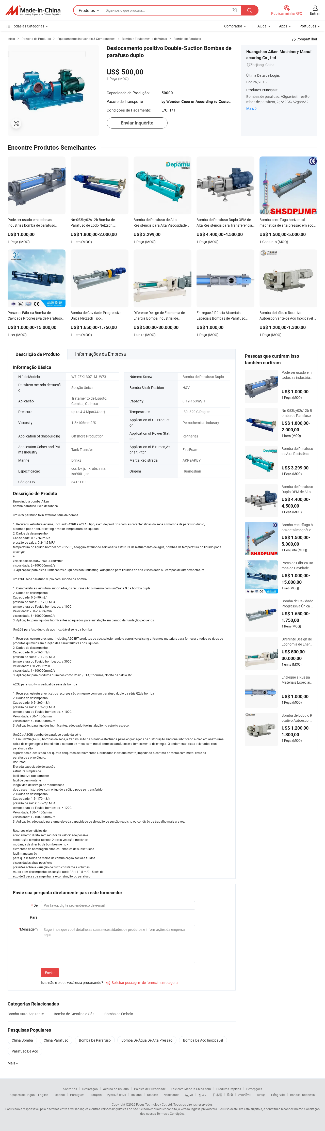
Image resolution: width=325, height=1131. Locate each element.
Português (77, 1095)
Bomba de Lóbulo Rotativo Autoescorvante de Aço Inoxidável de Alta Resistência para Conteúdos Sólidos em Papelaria (297, 718)
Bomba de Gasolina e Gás (74, 1013)
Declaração (90, 1089)
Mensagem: (28, 929)
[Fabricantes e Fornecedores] (32, 10)
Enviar (50, 972)
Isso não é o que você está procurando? (72, 982)
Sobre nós (70, 1089)
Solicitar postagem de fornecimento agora (142, 982)
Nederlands (171, 1095)
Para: (34, 917)
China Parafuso (56, 1040)
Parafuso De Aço (25, 1051)
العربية (189, 1095)
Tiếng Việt (278, 1095)
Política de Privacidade (150, 1089)
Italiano (136, 1095)
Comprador (233, 26)
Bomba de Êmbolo (118, 1013)
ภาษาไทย (244, 1095)
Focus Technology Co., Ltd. (154, 1104)
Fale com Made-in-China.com (191, 1089)
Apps (283, 26)
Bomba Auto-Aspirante (26, 1013)
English (43, 1095)
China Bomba (22, 1040)
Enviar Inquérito (137, 122)
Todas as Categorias (28, 26)
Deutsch (152, 1095)
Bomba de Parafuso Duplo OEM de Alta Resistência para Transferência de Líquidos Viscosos (297, 489)
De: (34, 905)
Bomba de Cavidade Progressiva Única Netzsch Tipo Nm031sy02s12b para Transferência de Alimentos (297, 604)
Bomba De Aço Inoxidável (203, 1040)
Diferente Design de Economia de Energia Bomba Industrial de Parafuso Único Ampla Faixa (297, 642)
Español (59, 1095)
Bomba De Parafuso (95, 1040)
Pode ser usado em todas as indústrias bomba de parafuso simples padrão (297, 375)
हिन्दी (230, 1095)
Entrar (315, 13)
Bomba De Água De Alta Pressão (146, 1040)
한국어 (202, 1095)
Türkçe (260, 1095)
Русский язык (116, 1095)
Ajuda (262, 26)
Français (96, 1095)
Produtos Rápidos (228, 1089)
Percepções (254, 1089)
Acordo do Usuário (116, 1089)
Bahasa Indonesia (302, 1095)
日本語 (217, 1095)
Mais (250, 108)
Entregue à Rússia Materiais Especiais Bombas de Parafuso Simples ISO (297, 680)
